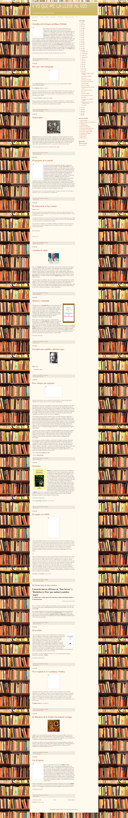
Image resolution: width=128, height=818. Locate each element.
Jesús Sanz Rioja (83, 143)
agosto (83, 59)
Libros (41, 17)
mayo (83, 64)
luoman (64, 809)
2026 (81, 23)
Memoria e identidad (40, 300)
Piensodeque (60, 17)
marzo (83, 68)
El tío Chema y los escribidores (86, 130)
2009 (81, 109)
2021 (81, 32)
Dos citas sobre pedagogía (42, 66)
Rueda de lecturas (83, 137)
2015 (81, 42)
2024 (81, 26)
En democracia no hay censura (44, 206)
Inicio (55, 799)
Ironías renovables (83, 134)
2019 (81, 35)
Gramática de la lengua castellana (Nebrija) (49, 24)
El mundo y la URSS (40, 514)
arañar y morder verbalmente (42, 282)
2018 (81, 37)
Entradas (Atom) (41, 802)
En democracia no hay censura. (44, 585)
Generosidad (37, 117)
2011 (81, 50)
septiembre (84, 57)
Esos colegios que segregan (43, 383)
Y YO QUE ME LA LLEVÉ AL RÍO (59, 6)
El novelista (37, 630)
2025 (81, 24)
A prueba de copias (40, 250)
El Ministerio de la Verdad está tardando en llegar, (52, 716)
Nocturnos (36, 466)
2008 (81, 111)
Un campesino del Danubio (85, 133)
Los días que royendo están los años (87, 128)
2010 (81, 107)
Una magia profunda (84, 125)
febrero (83, 69)
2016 (81, 41)
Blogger (76, 809)
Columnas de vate (83, 123)
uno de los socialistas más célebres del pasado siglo (58, 144)
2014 (81, 44)
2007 (81, 113)
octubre (83, 55)
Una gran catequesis (84, 120)
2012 (81, 48)
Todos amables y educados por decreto (44, 737)
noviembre (84, 53)
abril (83, 66)
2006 (81, 115)
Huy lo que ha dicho (69, 17)
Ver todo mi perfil (82, 145)
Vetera (46, 17)
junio (83, 62)
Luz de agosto (38, 760)
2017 (81, 39)
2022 (81, 30)
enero (83, 71)
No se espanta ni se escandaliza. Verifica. (48, 671)
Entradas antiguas (71, 799)
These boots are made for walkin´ (86, 131)
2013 (81, 46)
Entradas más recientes (37, 799)
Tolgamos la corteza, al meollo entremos (87, 122)
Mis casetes (52, 17)
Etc (76, 17)
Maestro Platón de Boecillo (85, 126)
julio (83, 60)
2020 (81, 33)
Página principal (34, 17)
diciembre (84, 51)
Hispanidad (36, 236)
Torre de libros (83, 136)
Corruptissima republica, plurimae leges (48, 349)
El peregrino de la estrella (42, 160)
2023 (81, 28)
